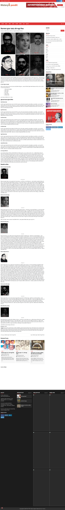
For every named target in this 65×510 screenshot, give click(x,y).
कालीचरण (15, 327)
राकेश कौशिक (47, 67)
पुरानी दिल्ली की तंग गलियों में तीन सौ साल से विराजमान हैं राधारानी (57, 88)
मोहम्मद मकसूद (3, 330)
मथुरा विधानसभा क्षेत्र (35, 329)
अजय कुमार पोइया (6, 327)
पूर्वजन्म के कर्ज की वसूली (54, 103)
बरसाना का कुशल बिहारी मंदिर (55, 64)
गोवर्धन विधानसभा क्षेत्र (35, 327)
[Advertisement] (32, 15)
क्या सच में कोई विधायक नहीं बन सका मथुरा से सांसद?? (54, 82)
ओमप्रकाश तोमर (11, 327)
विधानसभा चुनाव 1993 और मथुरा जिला (26, 330)
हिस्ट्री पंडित (28, 508)
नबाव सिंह (9, 329)
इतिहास (6, 23)
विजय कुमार (12, 330)
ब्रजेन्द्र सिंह (24, 329)
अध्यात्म (13, 23)
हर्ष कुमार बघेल (19, 331)
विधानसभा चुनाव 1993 (17, 330)
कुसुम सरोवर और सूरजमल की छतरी (53, 62)
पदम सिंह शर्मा (12, 329)
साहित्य (10, 23)
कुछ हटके (27, 23)
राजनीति (17, 23)
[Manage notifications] (2, 508)
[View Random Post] (61, 23)
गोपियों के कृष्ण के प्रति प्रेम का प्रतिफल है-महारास (26, 406)
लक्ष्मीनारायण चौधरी (7, 330)
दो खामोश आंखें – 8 (52, 67)
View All (29, 392)
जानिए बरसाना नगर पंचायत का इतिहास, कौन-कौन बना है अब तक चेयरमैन (37, 353)
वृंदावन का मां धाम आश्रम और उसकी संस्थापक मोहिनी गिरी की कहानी (54, 40)
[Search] (63, 23)
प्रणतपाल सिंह (17, 329)
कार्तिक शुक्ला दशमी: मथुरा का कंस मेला (50, 35)
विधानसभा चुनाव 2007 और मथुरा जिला (7, 352)
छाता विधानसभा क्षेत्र (41, 327)
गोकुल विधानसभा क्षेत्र (28, 327)
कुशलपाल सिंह (23, 327)
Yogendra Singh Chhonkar (18, 30)
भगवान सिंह (27, 329)
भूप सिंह (31, 329)
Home (2, 23)
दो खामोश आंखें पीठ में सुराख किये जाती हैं (56, 69)
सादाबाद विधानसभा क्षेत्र (7, 331)
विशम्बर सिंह (34, 330)
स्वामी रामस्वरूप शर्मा (14, 331)
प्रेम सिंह (20, 329)
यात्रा (24, 23)
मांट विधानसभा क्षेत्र (41, 329)
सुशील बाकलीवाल (48, 69)
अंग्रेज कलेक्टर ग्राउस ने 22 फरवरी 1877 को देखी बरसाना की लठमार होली (57, 94)
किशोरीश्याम (18, 327)
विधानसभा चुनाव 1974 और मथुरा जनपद (21, 353)
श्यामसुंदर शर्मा (41, 330)
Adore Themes (42, 508)
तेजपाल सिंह (5, 329)
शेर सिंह (37, 330)
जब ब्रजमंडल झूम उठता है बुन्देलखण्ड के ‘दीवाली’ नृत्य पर (52, 37)
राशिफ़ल (20, 23)
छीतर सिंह (2, 329)
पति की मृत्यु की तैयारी (48, 42)
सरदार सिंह (2, 331)
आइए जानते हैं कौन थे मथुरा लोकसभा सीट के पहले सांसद (57, 99)
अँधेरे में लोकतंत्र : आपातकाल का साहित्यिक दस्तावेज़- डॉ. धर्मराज (53, 39)
